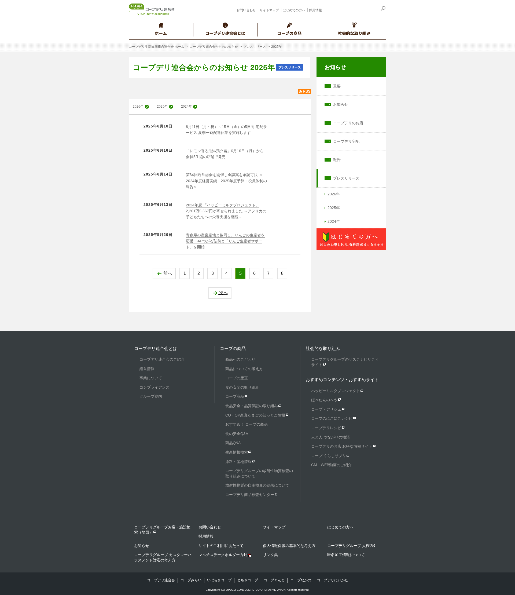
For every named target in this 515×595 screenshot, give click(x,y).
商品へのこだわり (240, 359)
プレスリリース (254, 47)
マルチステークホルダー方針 (222, 555)
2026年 (138, 106)
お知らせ (335, 67)
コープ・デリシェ (326, 409)
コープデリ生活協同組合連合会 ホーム (156, 47)
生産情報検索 (236, 452)
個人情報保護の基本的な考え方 (289, 545)
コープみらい (191, 580)
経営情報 (146, 369)
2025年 (162, 106)
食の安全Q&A (236, 434)
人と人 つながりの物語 (330, 437)
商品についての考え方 (244, 369)
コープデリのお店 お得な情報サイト (341, 446)
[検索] (382, 9)
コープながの (300, 580)
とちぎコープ (247, 580)
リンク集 (270, 555)
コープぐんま (274, 580)
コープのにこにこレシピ (331, 418)
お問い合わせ (246, 10)
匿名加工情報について (346, 555)
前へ (167, 273)
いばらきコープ (219, 580)
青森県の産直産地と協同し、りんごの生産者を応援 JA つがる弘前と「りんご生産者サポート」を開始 (225, 241)
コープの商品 (233, 348)
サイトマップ (269, 10)
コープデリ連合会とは (155, 348)
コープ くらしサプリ (328, 456)
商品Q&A (233, 443)
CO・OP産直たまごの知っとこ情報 (255, 415)
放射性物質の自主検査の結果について (257, 485)
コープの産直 (236, 378)
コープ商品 (234, 396)
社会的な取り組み (323, 348)
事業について (150, 378)
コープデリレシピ (326, 428)
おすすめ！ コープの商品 (246, 424)
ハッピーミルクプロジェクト (335, 391)
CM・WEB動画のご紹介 (331, 465)
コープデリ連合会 (161, 580)
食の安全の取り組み (242, 387)
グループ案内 (150, 396)
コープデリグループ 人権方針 (352, 545)
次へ (223, 292)
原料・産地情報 (238, 461)
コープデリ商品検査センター (249, 494)
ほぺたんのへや (324, 400)
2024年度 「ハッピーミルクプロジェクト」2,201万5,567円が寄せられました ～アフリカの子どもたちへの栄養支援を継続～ (226, 211)
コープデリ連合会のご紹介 (162, 359)
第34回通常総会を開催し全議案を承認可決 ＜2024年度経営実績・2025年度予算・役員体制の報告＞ (226, 181)
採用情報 (315, 10)
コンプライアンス (154, 387)
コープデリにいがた (332, 580)
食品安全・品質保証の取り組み (251, 406)
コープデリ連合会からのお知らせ (214, 47)
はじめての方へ (294, 10)
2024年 (186, 106)
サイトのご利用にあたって (221, 545)
